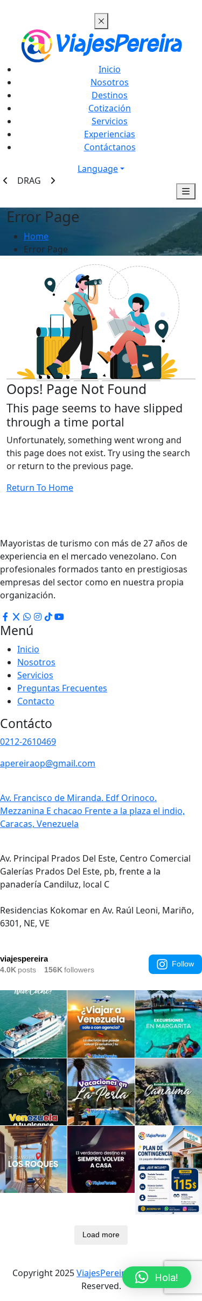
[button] (156, 1277)
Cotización (109, 108)
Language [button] (98, 169)
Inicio (110, 69)
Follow (183, 963)
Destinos (110, 95)
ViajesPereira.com (113, 1273)
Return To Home (39, 487)
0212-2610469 (28, 742)
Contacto (35, 701)
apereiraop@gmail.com (47, 763)
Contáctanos (110, 147)
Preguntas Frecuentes (62, 688)
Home (36, 236)
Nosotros (109, 82)
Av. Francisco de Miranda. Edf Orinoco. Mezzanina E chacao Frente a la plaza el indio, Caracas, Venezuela (92, 811)
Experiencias (109, 134)
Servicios (110, 121)
